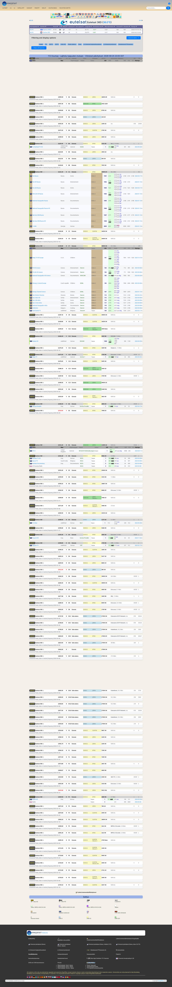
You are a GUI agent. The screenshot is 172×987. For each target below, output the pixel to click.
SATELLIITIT (21, 8)
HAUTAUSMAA (53, 8)
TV (46, 44)
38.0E (31, 20)
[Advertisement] (86, 80)
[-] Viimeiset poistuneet (110, 44)
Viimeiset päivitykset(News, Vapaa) (64, 945)
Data (80, 44)
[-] (14, 8)
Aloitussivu (45, 932)
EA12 (69, 704)
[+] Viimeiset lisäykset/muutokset (92, 44)
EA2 (69, 616)
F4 (69, 770)
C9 (69, 315)
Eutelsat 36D (46, 32)
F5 (69, 806)
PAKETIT (37, 8)
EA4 (69, 629)
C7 (69, 246)
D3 (69, 470)
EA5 (69, 636)
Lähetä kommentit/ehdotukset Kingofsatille (127, 938)
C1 (69, 172)
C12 (69, 329)
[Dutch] (32, 977)
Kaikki (41, 44)
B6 (69, 165)
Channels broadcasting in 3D (126, 958)
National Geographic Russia (40, 201)
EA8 (69, 690)
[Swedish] (36, 977)
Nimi (33, 60)
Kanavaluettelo (91, 954)
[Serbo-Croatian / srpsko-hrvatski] (63, 977)
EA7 (69, 656)
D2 (69, 389)
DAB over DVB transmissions (36, 962)
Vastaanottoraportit (63, 954)
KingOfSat (161, 980)
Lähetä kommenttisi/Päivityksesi (87, 892)
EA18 (69, 724)
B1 (69, 110)
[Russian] (61, 977)
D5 (69, 583)
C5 (69, 238)
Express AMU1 (47, 29)
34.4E (140, 20)
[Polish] (46, 977)
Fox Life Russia (37, 188)
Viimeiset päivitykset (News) (37, 944)
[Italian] (44, 977)
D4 (69, 456)
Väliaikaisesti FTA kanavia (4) (98, 950)
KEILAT (44, 8)
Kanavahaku (120, 950)
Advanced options (133, 37)
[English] (28, 977)
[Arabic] (57, 977)
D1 (69, 445)
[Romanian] (65, 977)
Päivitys (137, 60)
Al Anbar (35, 523)
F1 (69, 750)
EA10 (69, 697)
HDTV (51, 44)
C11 (69, 321)
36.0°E (107, 22)
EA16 (69, 717)
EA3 (69, 623)
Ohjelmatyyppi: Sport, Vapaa (65, 965)
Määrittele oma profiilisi (64, 940)
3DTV (56, 44)
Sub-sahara (75, 616)
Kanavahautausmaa (33, 958)
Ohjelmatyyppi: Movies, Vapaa (66, 968)
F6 (69, 819)
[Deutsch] (34, 977)
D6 (69, 576)
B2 (69, 97)
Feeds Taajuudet (91, 965)
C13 (69, 368)
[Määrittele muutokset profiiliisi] (169, 3)
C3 (69, 231)
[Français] (30, 977)
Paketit (118, 954)
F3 (69, 783)
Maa (62, 60)
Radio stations (72, 44)
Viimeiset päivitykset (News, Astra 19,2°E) (129, 944)
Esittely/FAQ (31, 938)
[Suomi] (55, 977)
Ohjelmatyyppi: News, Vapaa (65, 966)
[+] (10, 8)
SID (105, 60)
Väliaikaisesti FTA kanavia (126, 44)
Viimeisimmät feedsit (92, 966)
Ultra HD (63, 44)
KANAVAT (29, 8)
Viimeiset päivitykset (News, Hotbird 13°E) (99, 944)
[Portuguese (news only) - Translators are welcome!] (40, 977)
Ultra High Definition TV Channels (99, 958)
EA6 (69, 643)
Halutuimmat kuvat (63, 958)
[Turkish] (59, 977)
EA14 (69, 710)
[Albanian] (69, 977)
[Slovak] (51, 977)
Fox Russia (35, 176)
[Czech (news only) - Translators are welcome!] (48, 977)
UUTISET (4, 8)
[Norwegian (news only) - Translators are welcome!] (38, 977)
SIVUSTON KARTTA (64, 8)
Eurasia (74, 97)
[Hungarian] (67, 977)
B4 (69, 130)
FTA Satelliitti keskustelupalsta (95, 968)
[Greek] (53, 977)
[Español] (42, 977)
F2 (69, 730)
